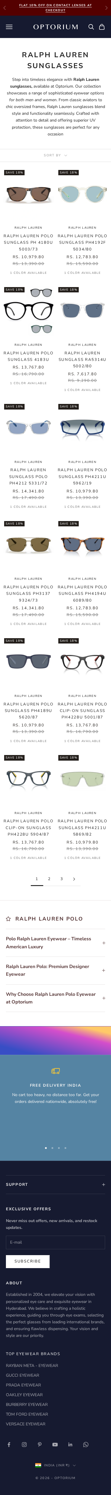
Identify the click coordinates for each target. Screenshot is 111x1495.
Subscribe (28, 1261)
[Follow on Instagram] (24, 1444)
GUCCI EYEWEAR (22, 1375)
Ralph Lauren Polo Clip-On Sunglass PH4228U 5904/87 (28, 827)
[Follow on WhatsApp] (86, 1444)
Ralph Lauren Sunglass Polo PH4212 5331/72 (28, 476)
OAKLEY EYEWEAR (24, 1395)
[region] (55, 1102)
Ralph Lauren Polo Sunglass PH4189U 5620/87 (28, 711)
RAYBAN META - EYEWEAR (32, 1365)
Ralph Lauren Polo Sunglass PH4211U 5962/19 (82, 476)
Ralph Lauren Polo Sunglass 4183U (28, 356)
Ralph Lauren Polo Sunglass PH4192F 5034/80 (82, 242)
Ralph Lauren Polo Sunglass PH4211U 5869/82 (82, 827)
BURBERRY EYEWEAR (27, 1404)
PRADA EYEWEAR (23, 1385)
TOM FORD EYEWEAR (27, 1414)
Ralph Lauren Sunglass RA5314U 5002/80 (83, 360)
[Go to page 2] (74, 879)
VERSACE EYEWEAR (25, 1424)
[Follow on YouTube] (55, 1444)
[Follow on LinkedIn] (70, 1444)
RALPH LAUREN (29, 228)
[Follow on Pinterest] (40, 1444)
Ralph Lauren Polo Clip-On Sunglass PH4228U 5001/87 (82, 711)
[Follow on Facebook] (9, 1444)
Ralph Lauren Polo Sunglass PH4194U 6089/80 (82, 593)
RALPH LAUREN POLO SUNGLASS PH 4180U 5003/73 (28, 242)
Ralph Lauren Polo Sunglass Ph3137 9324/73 (28, 593)
